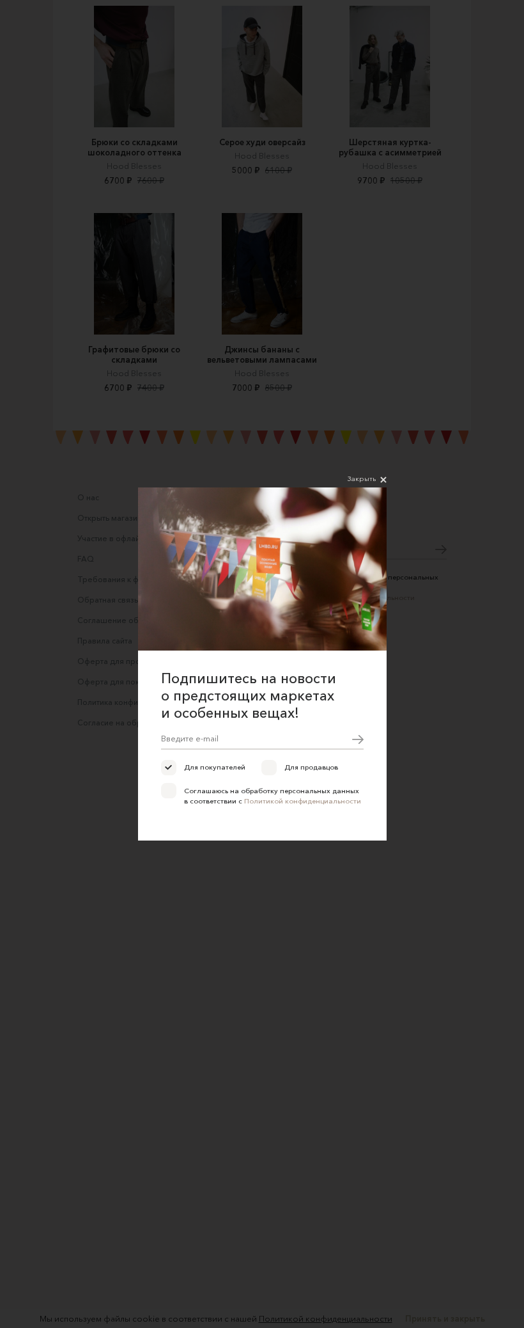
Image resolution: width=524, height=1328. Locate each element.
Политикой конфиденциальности (302, 800)
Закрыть (362, 478)
